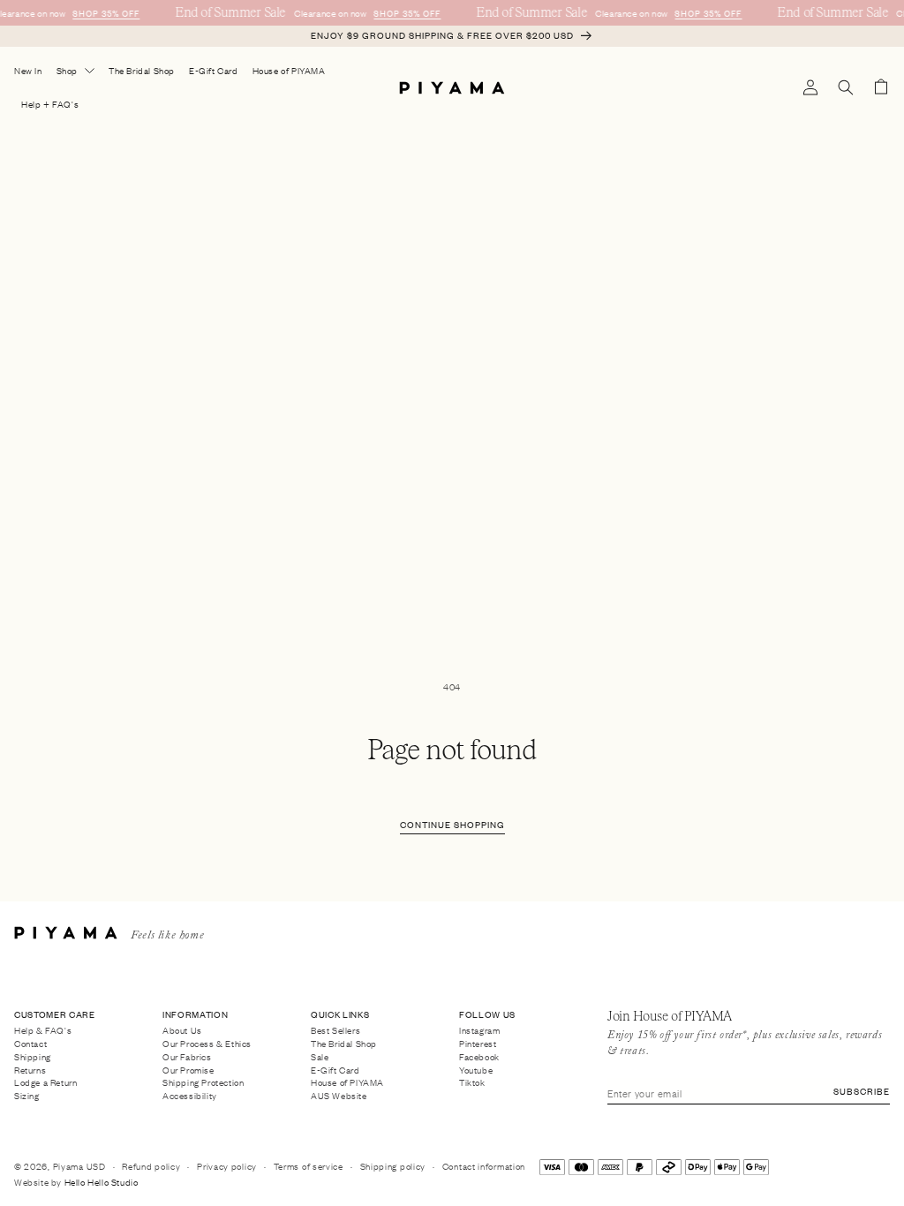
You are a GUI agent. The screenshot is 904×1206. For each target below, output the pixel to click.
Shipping (32, 1056)
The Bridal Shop (344, 1043)
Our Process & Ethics (207, 1043)
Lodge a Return (45, 1082)
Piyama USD (79, 1165)
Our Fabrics (187, 1056)
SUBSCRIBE (861, 1090)
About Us (182, 1030)
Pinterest (477, 1043)
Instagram (479, 1030)
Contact (30, 1043)
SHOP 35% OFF (105, 12)
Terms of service (308, 1165)
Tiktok (472, 1082)
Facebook (479, 1056)
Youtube (476, 1069)
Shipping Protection (203, 1082)
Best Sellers (335, 1030)
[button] (846, 87)
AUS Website (339, 1095)
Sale (319, 1056)
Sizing (27, 1095)
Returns (30, 1069)
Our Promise (188, 1069)
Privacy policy (227, 1165)
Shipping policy (393, 1165)
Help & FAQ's (43, 1030)
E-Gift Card (335, 1069)
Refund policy (151, 1165)
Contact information (483, 1165)
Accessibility (189, 1095)
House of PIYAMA (347, 1082)
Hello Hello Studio (101, 1181)
